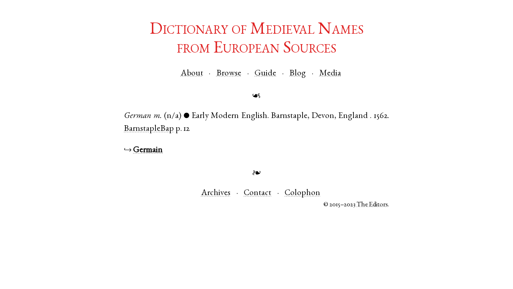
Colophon (302, 193)
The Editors (372, 204)
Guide (265, 73)
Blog (297, 73)
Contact (257, 193)
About (192, 73)
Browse (228, 73)
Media (330, 73)
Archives (215, 193)
